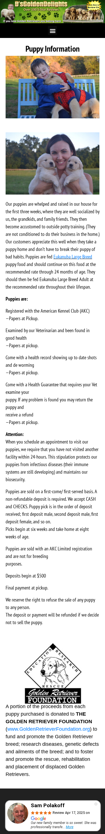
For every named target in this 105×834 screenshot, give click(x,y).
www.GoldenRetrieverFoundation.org (48, 729)
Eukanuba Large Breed (72, 256)
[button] (52, 30)
